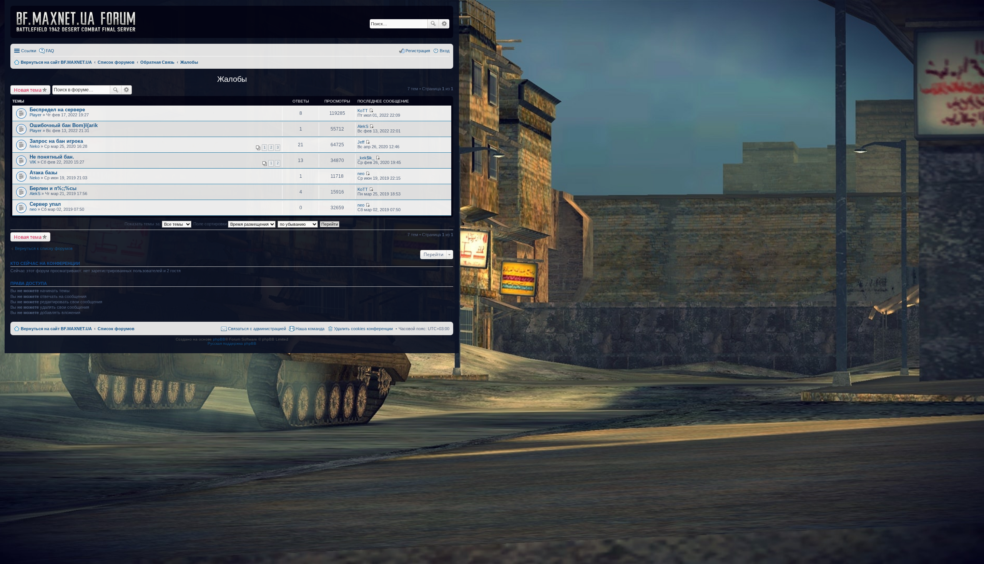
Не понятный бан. (52, 157)
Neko (35, 146)
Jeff (360, 142)
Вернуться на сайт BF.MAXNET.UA (56, 328)
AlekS (362, 126)
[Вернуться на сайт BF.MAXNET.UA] (80, 22)
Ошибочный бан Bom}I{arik (64, 125)
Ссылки (28, 50)
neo (360, 173)
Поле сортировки (210, 224)
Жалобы (232, 79)
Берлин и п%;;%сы (53, 188)
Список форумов (116, 328)
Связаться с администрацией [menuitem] (257, 328)
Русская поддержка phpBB (232, 343)
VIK (33, 162)
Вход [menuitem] (444, 50)
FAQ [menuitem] (50, 50)
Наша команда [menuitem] (310, 328)
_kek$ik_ (365, 157)
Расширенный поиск (444, 23)
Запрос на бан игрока (56, 141)
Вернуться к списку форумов (44, 248)
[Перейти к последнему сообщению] (371, 110)
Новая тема (28, 89)
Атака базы (43, 172)
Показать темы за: (143, 224)
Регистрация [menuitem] (418, 50)
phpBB (219, 339)
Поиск (433, 23)
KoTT (362, 110)
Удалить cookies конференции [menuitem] (363, 328)
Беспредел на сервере (57, 109)
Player (36, 114)
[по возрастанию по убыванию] (298, 224)
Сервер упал (45, 204)
